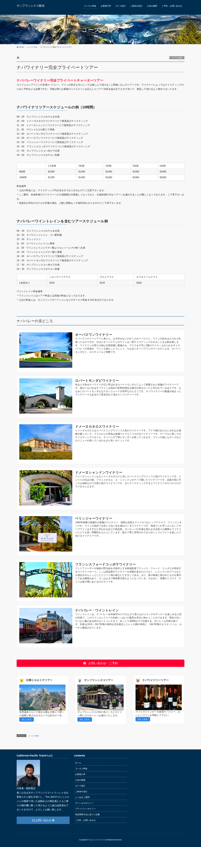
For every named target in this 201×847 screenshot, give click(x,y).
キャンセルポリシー (84, 803)
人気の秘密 (80, 780)
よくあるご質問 (82, 797)
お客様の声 (80, 774)
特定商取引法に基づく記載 (87, 814)
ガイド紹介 (80, 786)
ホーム (78, 763)
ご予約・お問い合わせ (85, 820)
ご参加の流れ (81, 791)
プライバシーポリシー (85, 809)
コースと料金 (177, 58)
